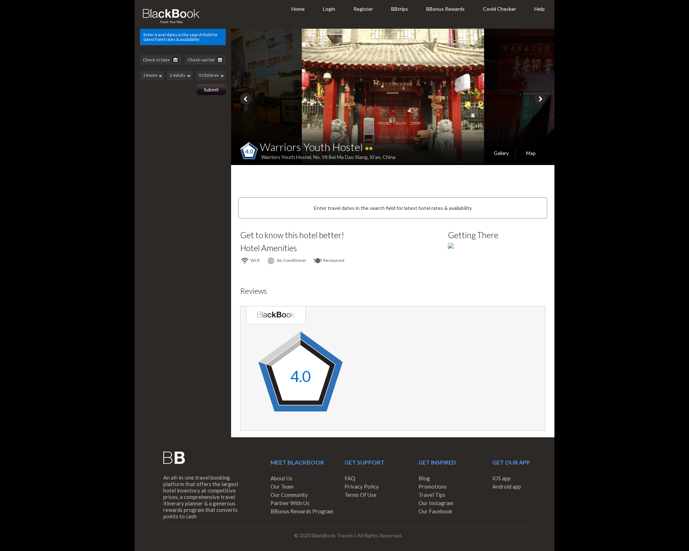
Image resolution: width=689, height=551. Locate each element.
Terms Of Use (360, 494)
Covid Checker (499, 9)
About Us (281, 478)
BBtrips (399, 9)
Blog (424, 478)
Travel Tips (431, 494)
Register (363, 9)
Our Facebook (435, 511)
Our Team (282, 486)
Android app (506, 486)
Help (539, 9)
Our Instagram (435, 503)
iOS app (501, 478)
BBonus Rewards (445, 9)
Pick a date (175, 60)
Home (298, 9)
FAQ (349, 478)
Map (531, 153)
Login (329, 9)
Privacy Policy (361, 486)
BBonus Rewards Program (302, 511)
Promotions (432, 486)
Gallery (501, 153)
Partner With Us (290, 503)
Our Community (289, 494)
